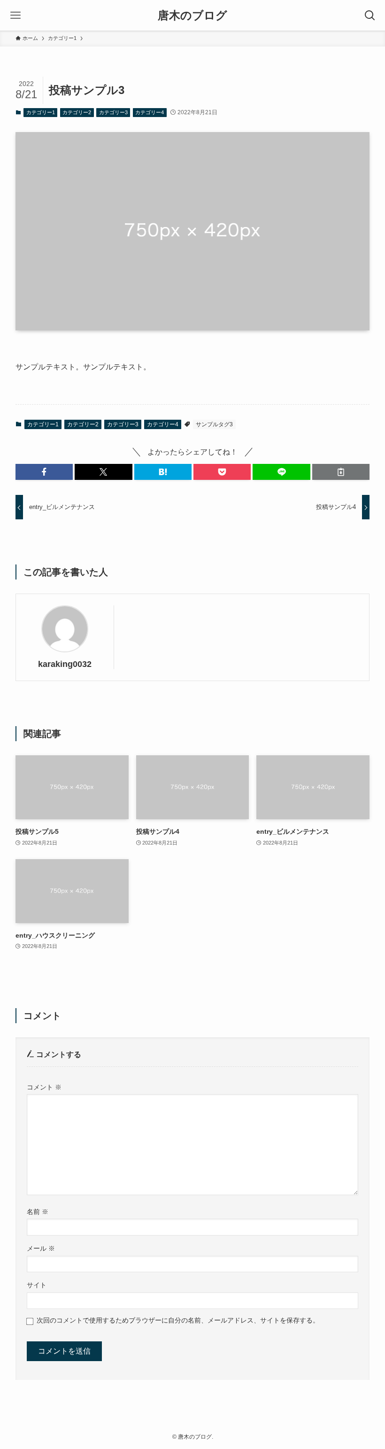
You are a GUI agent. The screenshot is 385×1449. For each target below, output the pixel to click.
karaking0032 (65, 664)
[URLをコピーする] (341, 472)
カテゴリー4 (149, 112)
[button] (44, 472)
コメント (44, 1087)
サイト (36, 1285)
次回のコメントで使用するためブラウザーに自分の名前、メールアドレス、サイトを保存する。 (178, 1320)
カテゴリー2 (76, 112)
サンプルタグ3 (214, 424)
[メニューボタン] (15, 15)
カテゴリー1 (40, 112)
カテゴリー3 (113, 112)
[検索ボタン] (369, 15)
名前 (37, 1211)
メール (41, 1248)
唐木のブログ (192, 15)
